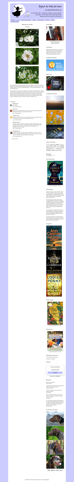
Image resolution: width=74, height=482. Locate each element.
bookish (47, 146)
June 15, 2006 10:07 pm (17, 136)
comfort (51, 146)
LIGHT (57, 144)
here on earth (55, 147)
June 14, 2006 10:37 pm (17, 119)
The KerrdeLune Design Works (52, 357)
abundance (62, 144)
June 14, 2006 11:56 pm (17, 128)
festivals (48, 147)
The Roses (27, 26)
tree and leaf (58, 150)
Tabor (14, 109)
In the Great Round (50, 144)
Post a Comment (15, 138)
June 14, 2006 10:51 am (17, 106)
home (60, 147)
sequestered (58, 148)
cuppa (55, 146)
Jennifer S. (15, 115)
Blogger (47, 479)
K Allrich (14, 103)
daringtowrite (15, 131)
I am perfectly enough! (14, 21)
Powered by (52, 376)
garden (51, 147)
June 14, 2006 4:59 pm (17, 113)
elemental (62, 146)
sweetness (53, 150)
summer (48, 150)
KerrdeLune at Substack (50, 358)
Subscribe (55, 372)
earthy (58, 146)
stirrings (63, 148)
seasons (54, 148)
